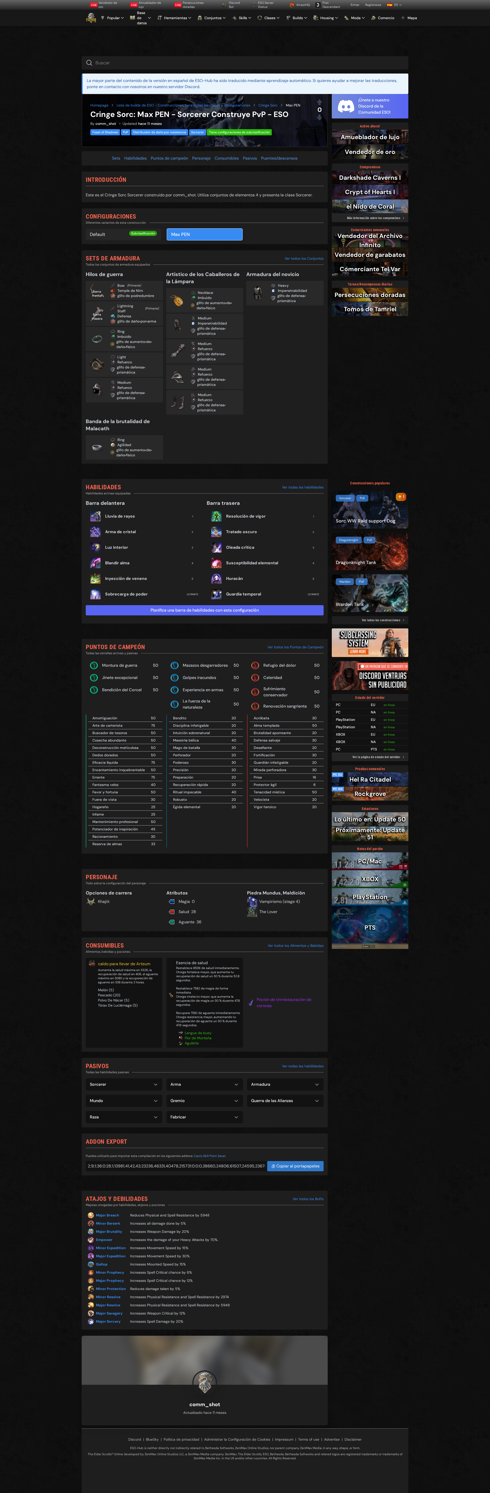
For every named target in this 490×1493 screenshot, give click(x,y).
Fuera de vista (104, 799)
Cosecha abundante (109, 740)
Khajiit (103, 901)
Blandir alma (117, 563)
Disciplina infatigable (191, 725)
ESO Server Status (266, 5)
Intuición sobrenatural (191, 733)
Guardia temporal (243, 594)
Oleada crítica (240, 547)
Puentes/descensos (279, 158)
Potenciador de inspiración (115, 829)
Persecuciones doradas (189, 5)
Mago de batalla (186, 747)
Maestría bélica (186, 740)
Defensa (124, 316)
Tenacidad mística (269, 792)
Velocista (261, 799)
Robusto (180, 799)
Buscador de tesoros (109, 733)
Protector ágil (265, 784)
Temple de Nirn (130, 290)
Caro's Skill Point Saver (210, 1156)
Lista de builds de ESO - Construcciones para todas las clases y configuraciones (183, 105)
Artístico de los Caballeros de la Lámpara (203, 278)
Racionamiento (105, 836)
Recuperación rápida (190, 784)
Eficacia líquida (105, 762)
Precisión (180, 770)
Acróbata (261, 718)
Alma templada (266, 725)
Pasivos (250, 158)
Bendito (179, 718)
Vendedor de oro (104, 5)
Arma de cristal (120, 531)
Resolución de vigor (246, 516)
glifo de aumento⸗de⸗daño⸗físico (134, 344)
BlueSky (152, 1439)
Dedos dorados (105, 755)
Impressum (284, 1439)
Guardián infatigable (271, 762)
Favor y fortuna (105, 792)
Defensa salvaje (267, 740)
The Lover (268, 911)
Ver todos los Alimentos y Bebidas (296, 945)
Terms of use (308, 1439)
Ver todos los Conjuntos (304, 258)
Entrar (355, 5)
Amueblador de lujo (146, 5)
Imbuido (124, 336)
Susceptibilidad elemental (252, 563)
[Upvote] (319, 102)
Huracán (234, 578)
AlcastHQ (303, 5)
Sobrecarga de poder (126, 594)
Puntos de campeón (169, 158)
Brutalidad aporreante (272, 733)
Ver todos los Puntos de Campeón (295, 647)
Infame (98, 814)
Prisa (258, 777)
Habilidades (135, 158)
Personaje (201, 158)
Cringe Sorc (268, 105)
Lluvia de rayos (120, 516)
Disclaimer (353, 1439)
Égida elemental (186, 807)
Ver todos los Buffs (308, 1199)
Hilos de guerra (104, 274)
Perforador (182, 755)
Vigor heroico (265, 807)
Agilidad (124, 445)
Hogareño (100, 807)
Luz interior (116, 547)
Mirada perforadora (270, 770)
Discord (134, 1439)
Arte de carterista (107, 725)
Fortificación (264, 755)
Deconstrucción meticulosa (115, 747)
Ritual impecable (187, 792)
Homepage (99, 105)
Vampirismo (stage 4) (279, 901)
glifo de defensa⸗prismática (131, 370)
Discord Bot (234, 5)
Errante (98, 777)
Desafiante (263, 747)
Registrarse (373, 5)
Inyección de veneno (126, 578)
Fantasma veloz (105, 784)
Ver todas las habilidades (303, 487)
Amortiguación (104, 718)
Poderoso (181, 762)
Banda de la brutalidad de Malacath (118, 425)
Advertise (332, 1439)
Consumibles (227, 158)
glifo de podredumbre (135, 295)
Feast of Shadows (105, 132)
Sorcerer (197, 132)
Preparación (183, 777)
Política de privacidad (181, 1439)
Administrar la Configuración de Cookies (237, 1439)
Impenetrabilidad (212, 323)
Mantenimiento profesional (115, 821)
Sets (116, 158)
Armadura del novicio (272, 274)
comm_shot (105, 123)
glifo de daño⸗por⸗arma (136, 321)
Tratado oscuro (241, 531)
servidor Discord (183, 86)
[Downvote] (319, 117)
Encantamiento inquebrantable (118, 770)
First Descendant (331, 5)
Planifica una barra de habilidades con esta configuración (205, 610)
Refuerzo (124, 362)
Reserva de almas (107, 844)
